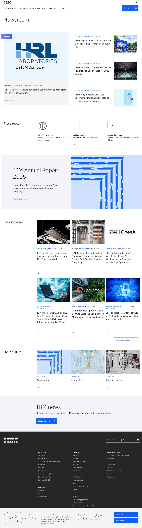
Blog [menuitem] (62, 8)
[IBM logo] (8, 2)
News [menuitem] (22, 8)
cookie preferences (48, 517)
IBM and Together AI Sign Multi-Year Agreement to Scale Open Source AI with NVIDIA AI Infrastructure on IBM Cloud (53, 317)
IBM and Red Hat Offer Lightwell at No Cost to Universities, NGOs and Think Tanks (122, 315)
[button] (140, 510)
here (100, 519)
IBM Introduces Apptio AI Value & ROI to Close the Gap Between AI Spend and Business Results (88, 313)
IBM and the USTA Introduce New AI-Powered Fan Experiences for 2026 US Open (93, 70)
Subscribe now (44, 421)
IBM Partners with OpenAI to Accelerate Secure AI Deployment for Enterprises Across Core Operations (120, 257)
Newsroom (10, 8)
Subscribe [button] (127, 8)
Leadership (76, 380)
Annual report (43, 380)
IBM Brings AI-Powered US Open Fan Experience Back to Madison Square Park (93, 43)
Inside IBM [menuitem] (51, 8)
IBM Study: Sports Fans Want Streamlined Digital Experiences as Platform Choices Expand (92, 97)
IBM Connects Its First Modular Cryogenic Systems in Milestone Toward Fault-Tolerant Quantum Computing (87, 257)
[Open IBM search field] (136, 2)
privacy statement (47, 523)
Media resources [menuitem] (36, 8)
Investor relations (114, 380)
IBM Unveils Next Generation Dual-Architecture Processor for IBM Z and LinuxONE (52, 256)
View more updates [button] (123, 340)
